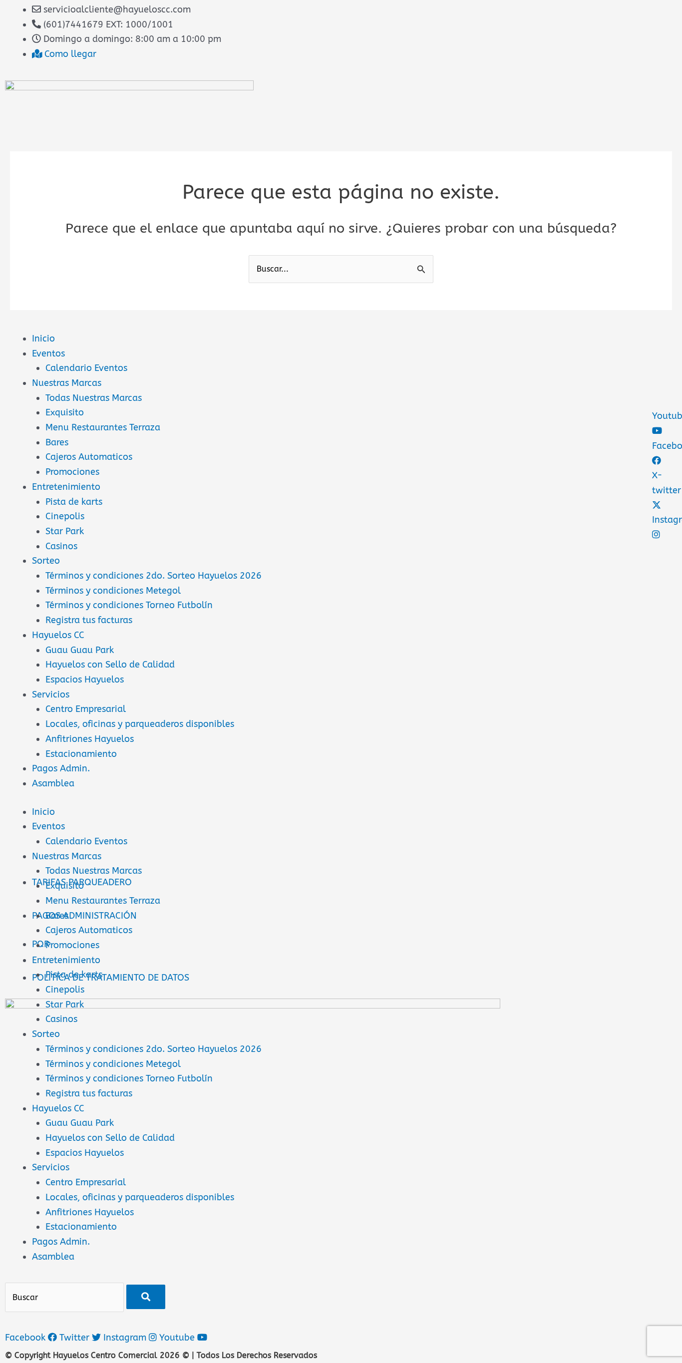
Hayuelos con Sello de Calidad (110, 664)
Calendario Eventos (86, 367)
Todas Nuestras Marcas (93, 397)
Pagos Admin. (61, 768)
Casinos (61, 546)
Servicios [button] (50, 1167)
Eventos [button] (48, 826)
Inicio (43, 338)
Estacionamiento (81, 753)
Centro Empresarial (85, 708)
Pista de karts (73, 501)
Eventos (48, 353)
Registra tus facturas (88, 620)
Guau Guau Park (79, 650)
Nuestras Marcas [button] (66, 856)
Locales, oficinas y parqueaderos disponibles (139, 723)
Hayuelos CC (58, 635)
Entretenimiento (66, 486)
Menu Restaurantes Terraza (102, 427)
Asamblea (53, 783)
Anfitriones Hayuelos (89, 738)
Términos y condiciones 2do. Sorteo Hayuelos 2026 (153, 575)
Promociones (72, 471)
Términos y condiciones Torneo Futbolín (129, 605)
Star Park (64, 531)
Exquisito (64, 412)
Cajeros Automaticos (88, 456)
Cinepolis (64, 516)
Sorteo (46, 560)
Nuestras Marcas (66, 382)
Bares (56, 442)
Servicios (50, 694)
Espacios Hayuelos (84, 679)
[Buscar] (145, 1297)
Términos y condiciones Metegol (113, 590)
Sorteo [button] (46, 1033)
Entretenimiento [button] (66, 960)
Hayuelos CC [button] (58, 1108)
